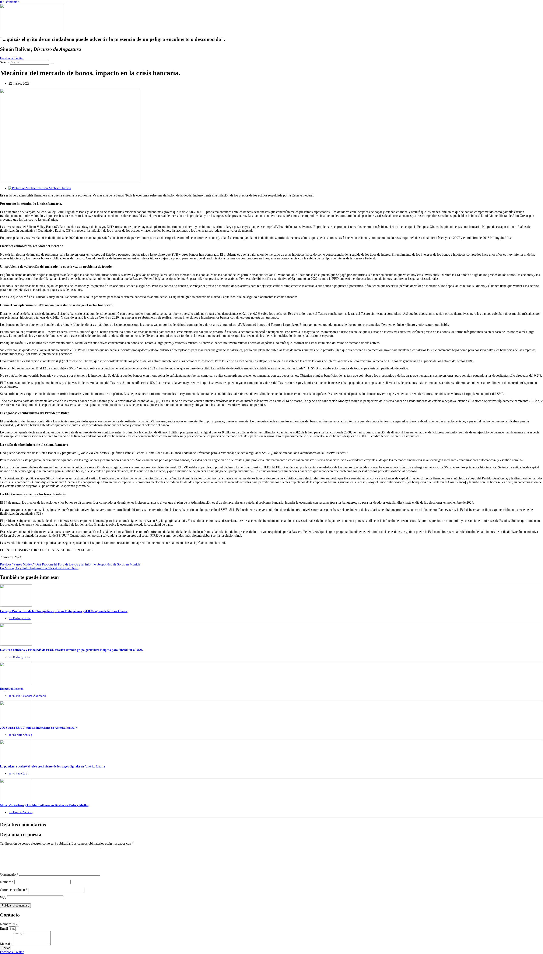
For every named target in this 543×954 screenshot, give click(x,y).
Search (4, 62)
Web (3, 897)
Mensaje (6, 944)
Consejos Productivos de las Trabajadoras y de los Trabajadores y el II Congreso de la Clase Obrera (63, 611)
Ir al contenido (9, 2)
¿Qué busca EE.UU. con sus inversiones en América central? (38, 727)
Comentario (9, 874)
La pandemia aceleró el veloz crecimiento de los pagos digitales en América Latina (52, 766)
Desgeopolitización (12, 688)
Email (4, 928)
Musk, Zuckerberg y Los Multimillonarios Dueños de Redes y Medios (44, 805)
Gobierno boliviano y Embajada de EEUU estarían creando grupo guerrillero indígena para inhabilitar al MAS (71, 650)
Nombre (7, 882)
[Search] (51, 63)
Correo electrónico (13, 889)
